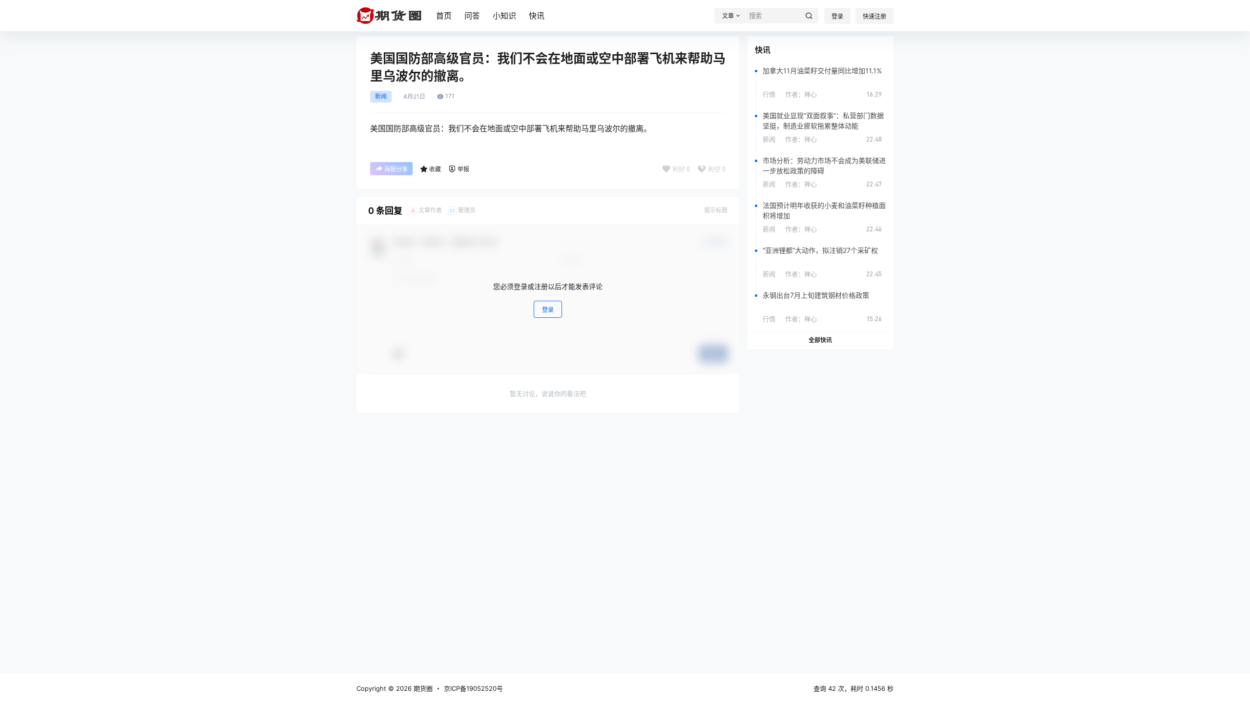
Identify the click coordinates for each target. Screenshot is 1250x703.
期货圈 (422, 688)
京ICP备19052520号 (473, 688)
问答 (472, 16)
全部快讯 (820, 340)
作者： (801, 94)
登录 (837, 16)
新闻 (381, 97)
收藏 (435, 169)
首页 (444, 16)
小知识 (504, 16)
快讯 (536, 16)
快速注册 (874, 16)
